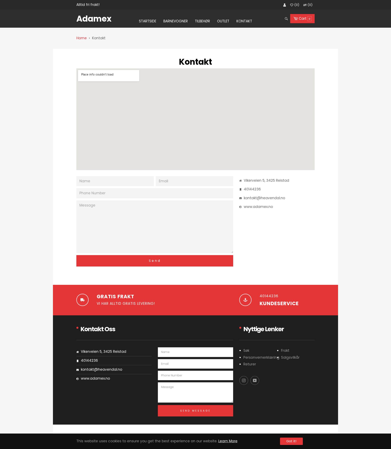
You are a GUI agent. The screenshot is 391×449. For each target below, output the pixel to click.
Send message (195, 410)
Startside (147, 21)
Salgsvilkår (290, 357)
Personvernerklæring (261, 357)
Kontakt (244, 21)
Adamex (94, 19)
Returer (249, 364)
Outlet (223, 21)
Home (81, 38)
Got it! (291, 441)
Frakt (285, 350)
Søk (246, 350)
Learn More (227, 441)
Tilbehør (202, 21)
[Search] (286, 19)
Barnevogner (175, 21)
